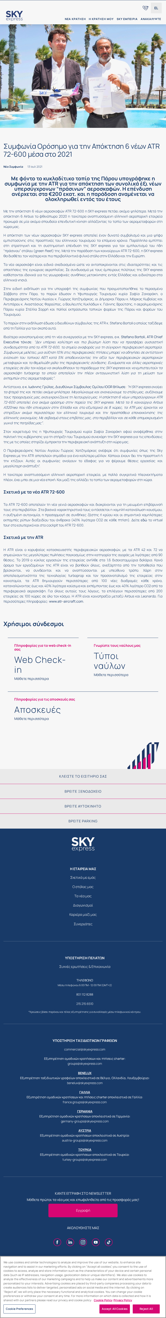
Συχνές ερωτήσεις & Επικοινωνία (84, 966)
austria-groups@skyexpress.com (84, 1140)
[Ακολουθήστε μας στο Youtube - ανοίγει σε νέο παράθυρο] (96, 1242)
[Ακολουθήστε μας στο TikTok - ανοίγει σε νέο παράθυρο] (109, 1242)
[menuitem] (146, 8)
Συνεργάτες (83, 924)
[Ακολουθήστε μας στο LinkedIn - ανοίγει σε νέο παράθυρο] (70, 1242)
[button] (156, 8)
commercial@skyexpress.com (84, 1049)
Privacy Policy (122, 1300)
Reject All (146, 1309)
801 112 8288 (84, 994)
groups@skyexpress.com (85, 1063)
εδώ (144, 520)
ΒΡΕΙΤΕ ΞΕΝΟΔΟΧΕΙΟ (83, 791)
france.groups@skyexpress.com (85, 1102)
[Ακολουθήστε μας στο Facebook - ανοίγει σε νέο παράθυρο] (57, 1242)
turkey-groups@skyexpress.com (84, 1159)
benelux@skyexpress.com (85, 1083)
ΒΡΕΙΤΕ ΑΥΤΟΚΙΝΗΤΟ (83, 806)
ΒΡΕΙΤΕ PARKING (83, 821)
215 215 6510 (84, 1004)
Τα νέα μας (83, 896)
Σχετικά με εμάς (83, 877)
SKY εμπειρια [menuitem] (127, 19)
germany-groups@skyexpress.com (85, 1121)
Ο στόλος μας (83, 886)
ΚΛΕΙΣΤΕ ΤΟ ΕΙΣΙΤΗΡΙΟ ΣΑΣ (83, 776)
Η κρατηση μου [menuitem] (101, 19)
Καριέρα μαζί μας (83, 914)
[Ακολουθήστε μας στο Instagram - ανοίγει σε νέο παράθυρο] (83, 1242)
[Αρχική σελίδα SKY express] (29, 15)
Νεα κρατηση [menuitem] (75, 19)
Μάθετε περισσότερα (31, 678)
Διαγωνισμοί (83, 905)
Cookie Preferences (19, 1309)
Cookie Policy (103, 1300)
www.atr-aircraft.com (66, 601)
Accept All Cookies (115, 1309)
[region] (83, 1287)
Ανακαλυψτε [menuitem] (151, 19)
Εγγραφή (83, 1210)
